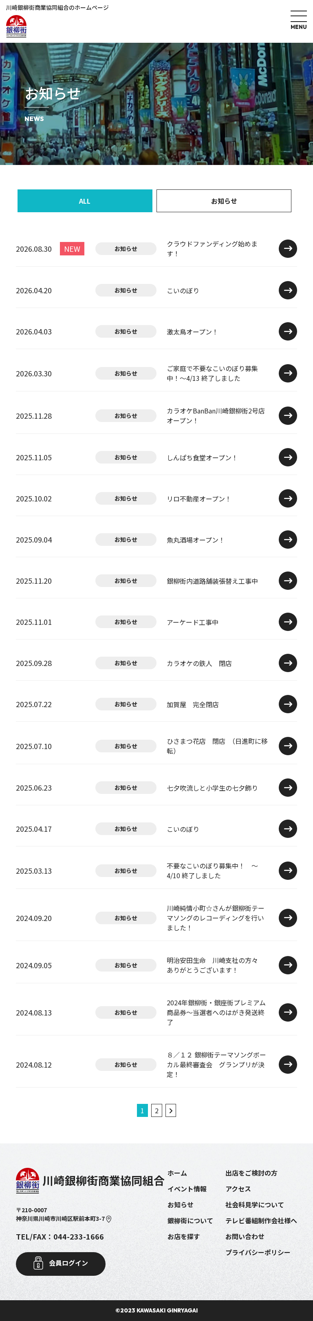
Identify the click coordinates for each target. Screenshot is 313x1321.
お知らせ (224, 201)
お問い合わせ (245, 1236)
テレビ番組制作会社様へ (261, 1220)
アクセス (238, 1189)
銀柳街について (190, 1220)
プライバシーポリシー (258, 1252)
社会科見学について (254, 1204)
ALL (84, 201)
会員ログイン (67, 1263)
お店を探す (184, 1236)
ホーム (177, 1173)
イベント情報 (187, 1189)
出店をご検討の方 (251, 1173)
